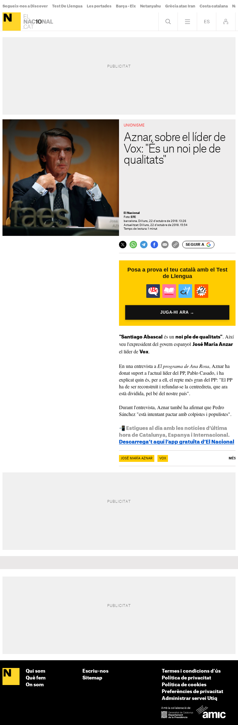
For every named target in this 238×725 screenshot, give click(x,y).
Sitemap (92, 678)
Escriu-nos (95, 671)
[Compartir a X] (122, 244)
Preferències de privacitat (192, 691)
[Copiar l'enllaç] (175, 244)
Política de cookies (184, 685)
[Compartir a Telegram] (144, 244)
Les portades (99, 6)
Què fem (36, 678)
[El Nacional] (11, 21)
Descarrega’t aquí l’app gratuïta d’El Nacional (176, 442)
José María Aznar (136, 458)
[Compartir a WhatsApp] (133, 244)
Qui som (35, 671)
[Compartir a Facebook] (154, 244)
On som (35, 685)
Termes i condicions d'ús (191, 671)
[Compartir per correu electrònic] (165, 244)
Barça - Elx (126, 6)
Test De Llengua (67, 6)
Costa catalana (214, 6)
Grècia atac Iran (180, 6)
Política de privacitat (186, 678)
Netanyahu (150, 6)
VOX (162, 458)
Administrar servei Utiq (189, 698)
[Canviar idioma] (206, 21)
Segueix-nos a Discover (25, 6)
